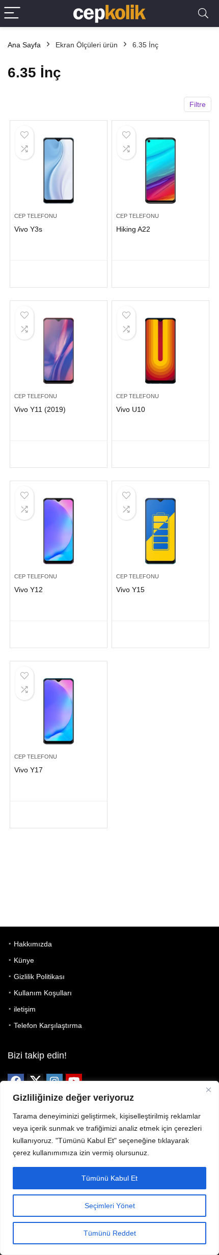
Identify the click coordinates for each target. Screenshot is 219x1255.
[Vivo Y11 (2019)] (58, 351)
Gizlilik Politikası (39, 976)
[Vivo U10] (160, 351)
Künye (24, 960)
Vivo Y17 (28, 770)
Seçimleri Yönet (110, 1206)
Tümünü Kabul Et (109, 1178)
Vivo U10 (130, 409)
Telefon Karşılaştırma (48, 1025)
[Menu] (12, 13)
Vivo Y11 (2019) (40, 409)
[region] (109, 1168)
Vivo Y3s (28, 229)
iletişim (25, 1009)
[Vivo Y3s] (58, 170)
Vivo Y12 (28, 589)
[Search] (203, 13)
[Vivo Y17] (58, 711)
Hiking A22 (133, 229)
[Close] (208, 1089)
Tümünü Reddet (110, 1233)
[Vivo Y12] (58, 531)
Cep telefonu (35, 216)
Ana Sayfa (24, 45)
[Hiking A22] (160, 170)
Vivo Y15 (130, 589)
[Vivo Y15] (160, 531)
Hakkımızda (33, 944)
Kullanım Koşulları (43, 993)
